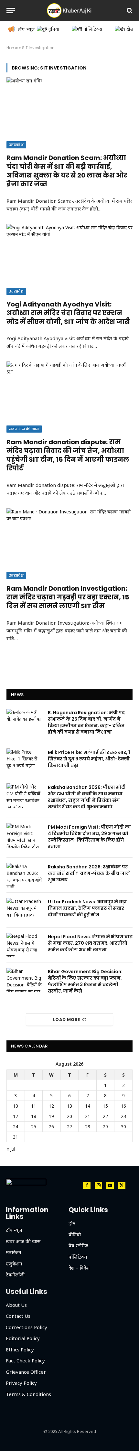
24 (15, 1126)
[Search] (129, 10)
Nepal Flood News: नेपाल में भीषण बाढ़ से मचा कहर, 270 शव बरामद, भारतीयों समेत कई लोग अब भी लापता (90, 943)
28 (87, 1126)
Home (12, 47)
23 (123, 1116)
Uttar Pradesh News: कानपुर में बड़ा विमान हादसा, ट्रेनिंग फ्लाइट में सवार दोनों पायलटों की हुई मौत (87, 908)
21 (87, 1116)
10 (15, 1106)
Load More (66, 1019)
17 (15, 1116)
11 (33, 1106)
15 (105, 1106)
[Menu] (10, 10)
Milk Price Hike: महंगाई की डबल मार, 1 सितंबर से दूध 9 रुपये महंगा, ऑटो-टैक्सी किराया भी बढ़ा (89, 758)
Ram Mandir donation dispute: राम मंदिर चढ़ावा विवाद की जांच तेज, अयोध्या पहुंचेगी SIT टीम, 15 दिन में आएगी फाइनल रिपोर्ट (67, 455)
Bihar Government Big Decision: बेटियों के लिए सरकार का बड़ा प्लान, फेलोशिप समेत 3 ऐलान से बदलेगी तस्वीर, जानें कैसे (85, 981)
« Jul (10, 1149)
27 (69, 1126)
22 (105, 1116)
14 (87, 1106)
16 (123, 1106)
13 (69, 1106)
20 (69, 1116)
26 (51, 1126)
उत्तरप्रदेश (16, 144)
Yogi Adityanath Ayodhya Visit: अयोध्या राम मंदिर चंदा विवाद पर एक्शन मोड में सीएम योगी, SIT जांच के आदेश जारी (68, 313)
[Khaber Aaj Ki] (69, 10)
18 (33, 1116)
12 (51, 1106)
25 (33, 1126)
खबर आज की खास (24, 429)
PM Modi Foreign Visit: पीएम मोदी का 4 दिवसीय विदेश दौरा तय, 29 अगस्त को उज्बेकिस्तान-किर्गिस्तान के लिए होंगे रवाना (89, 837)
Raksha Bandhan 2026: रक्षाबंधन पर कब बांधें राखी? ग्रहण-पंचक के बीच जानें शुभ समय (89, 873)
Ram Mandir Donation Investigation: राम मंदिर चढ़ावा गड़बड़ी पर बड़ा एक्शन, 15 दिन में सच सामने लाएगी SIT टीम (67, 597)
